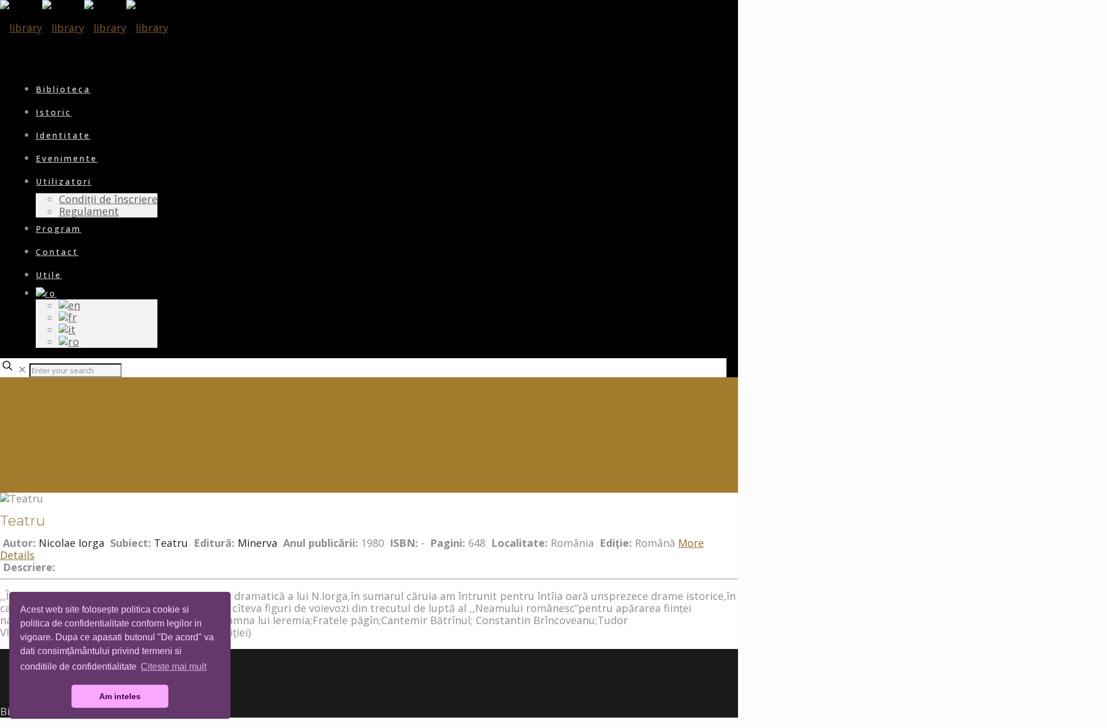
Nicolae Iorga (71, 543)
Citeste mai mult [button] (173, 666)
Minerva (257, 543)
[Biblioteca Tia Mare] (84, 27)
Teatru (171, 543)
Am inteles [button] (120, 696)
